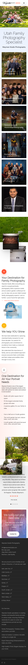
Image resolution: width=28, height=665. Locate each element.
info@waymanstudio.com (9, 547)
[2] (12, 504)
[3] (14, 504)
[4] (15, 504)
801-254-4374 (6, 550)
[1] (10, 504)
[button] (24, 3)
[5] (17, 504)
